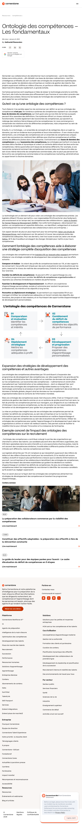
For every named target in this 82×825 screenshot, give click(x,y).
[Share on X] (19, 47)
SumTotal (5, 692)
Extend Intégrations (10, 709)
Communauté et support (51, 593)
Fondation (6, 754)
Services (5, 705)
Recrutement (7, 649)
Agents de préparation (11, 628)
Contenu (5, 679)
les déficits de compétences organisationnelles (53, 277)
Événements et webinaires (12, 796)
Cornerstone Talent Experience (14, 733)
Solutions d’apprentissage (12, 666)
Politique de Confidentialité (33, 813)
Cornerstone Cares (9, 758)
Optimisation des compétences (14, 637)
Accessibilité (7, 784)
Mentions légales (20, 813)
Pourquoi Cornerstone (10, 724)
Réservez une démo (13, 609)
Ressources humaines (10, 662)
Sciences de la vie (50, 697)
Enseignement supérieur (52, 705)
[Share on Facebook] (10, 47)
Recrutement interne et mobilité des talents (60, 670)
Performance (7, 658)
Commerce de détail (51, 710)
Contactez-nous (48, 589)
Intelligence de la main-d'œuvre (14, 632)
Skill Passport (7, 701)
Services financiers (50, 688)
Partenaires (6, 771)
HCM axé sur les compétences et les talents (60, 626)
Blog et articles (8, 801)
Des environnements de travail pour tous (58, 674)
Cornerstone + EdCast (10, 750)
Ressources (6, 16)
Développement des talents (13, 641)
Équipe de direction (10, 728)
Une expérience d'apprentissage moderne (59, 635)
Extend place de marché (11, 713)
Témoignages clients (10, 741)
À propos (5, 745)
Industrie (46, 701)
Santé (45, 693)
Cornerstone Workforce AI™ (12, 620)
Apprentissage (8, 671)
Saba (4, 688)
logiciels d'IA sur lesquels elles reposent (51, 255)
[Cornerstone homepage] (21, 585)
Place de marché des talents (13, 645)
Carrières (5, 767)
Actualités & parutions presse (13, 762)
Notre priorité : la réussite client (14, 737)
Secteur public (48, 684)
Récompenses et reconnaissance (15, 779)
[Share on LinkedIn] (15, 47)
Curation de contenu (51, 648)
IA (3, 624)
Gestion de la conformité (52, 639)
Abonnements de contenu (12, 684)
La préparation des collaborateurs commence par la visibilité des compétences (37, 485)
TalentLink (6, 696)
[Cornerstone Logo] (10, 3)
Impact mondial (8, 775)
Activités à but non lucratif (53, 714)
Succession (6, 654)
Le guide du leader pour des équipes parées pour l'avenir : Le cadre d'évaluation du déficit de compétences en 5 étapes (41, 554)
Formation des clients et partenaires (57, 643)
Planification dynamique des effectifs (57, 652)
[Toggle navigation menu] (76, 4)
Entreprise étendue (9, 675)
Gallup (4, 239)
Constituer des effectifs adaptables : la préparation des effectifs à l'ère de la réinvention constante (40, 534)
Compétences (17, 16)
